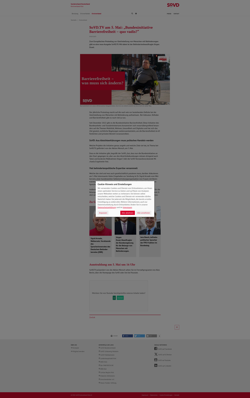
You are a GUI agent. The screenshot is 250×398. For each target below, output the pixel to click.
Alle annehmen (143, 213)
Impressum (127, 207)
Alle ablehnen (127, 213)
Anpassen (103, 213)
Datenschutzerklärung (107, 207)
